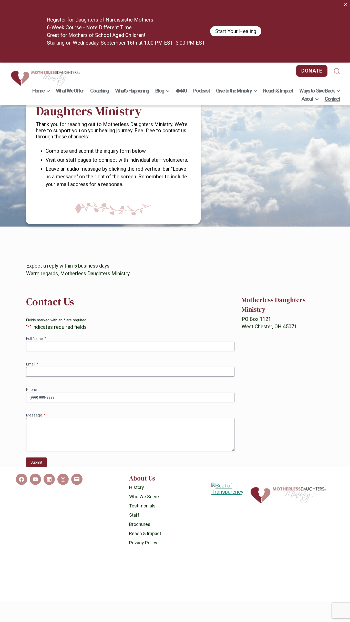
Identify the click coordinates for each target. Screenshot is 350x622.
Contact (332, 99)
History (136, 508)
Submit (36, 483)
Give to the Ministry (234, 91)
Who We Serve (144, 517)
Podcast (201, 91)
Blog (159, 91)
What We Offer (70, 91)
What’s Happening (132, 91)
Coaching (99, 91)
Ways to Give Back (317, 91)
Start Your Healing (235, 31)
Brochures (139, 544)
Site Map (191, 618)
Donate (311, 71)
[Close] (345, 4)
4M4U (181, 91)
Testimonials (142, 526)
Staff (134, 535)
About (307, 99)
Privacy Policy (143, 563)
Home (38, 91)
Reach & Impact (278, 91)
